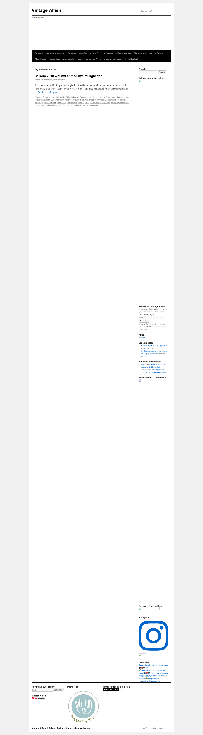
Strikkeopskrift (83, 102)
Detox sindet (111, 97)
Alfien (62, 79)
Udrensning (94, 102)
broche (90, 97)
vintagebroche (40, 105)
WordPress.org (146, 678)
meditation (59, 99)
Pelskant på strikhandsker (95, 99)
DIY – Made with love (143, 53)
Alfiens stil (159, 53)
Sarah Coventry (50, 102)
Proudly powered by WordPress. (153, 728)
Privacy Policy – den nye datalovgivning (69, 728)
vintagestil (78, 105)
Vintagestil (75, 97)
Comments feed (146, 676)
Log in (143, 670)
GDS (53, 99)
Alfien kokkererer (123, 53)
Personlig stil (111, 99)
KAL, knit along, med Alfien (89, 58)
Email (141, 317)
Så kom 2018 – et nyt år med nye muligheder (68, 76)
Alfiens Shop (95, 53)
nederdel (68, 99)
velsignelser (105, 102)
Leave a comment (90, 105)
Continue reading (47, 92)
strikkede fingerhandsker (67, 102)
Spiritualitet (60, 97)
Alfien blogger (41, 58)
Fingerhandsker (49, 97)
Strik (68, 97)
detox (102, 97)
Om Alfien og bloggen (113, 58)
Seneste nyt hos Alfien (77, 53)
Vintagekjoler (67, 105)
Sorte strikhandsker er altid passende (154, 345)
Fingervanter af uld (42, 99)
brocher (96, 97)
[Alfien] (142, 337)
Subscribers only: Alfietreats (62, 58)
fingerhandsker (123, 97)
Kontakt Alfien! (131, 58)
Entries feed (145, 673)
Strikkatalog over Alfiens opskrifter (50, 53)
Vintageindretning (54, 105)
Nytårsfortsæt (78, 99)
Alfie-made (108, 53)
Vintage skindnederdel (120, 102)
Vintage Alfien (46, 10)
